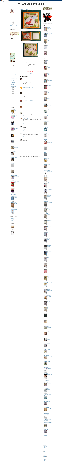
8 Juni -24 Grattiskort (46, 57)
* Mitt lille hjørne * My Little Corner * (48, 244)
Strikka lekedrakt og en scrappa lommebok (49, 339)
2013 (44, 444)
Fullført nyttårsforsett (15, 183)
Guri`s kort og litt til (46, 26)
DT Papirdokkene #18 (46, 380)
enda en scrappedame (47, 413)
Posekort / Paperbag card (49, 209)
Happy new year (49, 45)
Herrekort (48, 301)
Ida (23, 133)
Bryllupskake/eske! (49, 402)
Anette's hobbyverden (47, 312)
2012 (44, 459)
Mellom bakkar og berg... (14, 175)
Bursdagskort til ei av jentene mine (49, 374)
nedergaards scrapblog (47, 109)
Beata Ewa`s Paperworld (47, 361)
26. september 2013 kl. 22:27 (28, 92)
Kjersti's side (45, 133)
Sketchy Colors (13, 84)
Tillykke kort (48, 51)
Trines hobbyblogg (31, 4)
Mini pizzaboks (12, 101)
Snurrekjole (15, 121)
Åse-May (24, 87)
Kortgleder (11, 66)
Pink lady (45, 152)
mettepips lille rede (46, 194)
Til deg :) (48, 214)
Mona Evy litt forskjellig (47, 349)
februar (45, 456)
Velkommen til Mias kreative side (47, 395)
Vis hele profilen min (13, 25)
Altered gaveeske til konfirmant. (49, 202)
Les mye (12, 224)
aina (23, 106)
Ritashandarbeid (13, 120)
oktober (45, 445)
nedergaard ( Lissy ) (25, 118)
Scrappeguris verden (46, 78)
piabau (45, 50)
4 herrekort (48, 263)
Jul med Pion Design (48, 239)
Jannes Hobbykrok (46, 281)
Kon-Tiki (15, 209)
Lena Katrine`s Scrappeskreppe (46, 275)
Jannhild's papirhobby (47, 325)
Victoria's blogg (46, 429)
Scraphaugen (12, 90)
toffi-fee (48, 177)
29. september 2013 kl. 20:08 (29, 139)
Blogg (44, 90)
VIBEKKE (45, 435)
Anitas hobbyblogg (46, 355)
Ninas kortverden (46, 367)
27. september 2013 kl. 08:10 (28, 112)
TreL (27, 59)
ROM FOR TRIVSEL (14, 202)
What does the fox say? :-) (47, 447)
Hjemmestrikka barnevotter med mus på (16, 128)
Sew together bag (16, 188)
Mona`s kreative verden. (47, 164)
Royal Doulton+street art (13, 194)
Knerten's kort (46, 306)
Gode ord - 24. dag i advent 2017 (49, 128)
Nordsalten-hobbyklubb (14, 78)
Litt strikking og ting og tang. (16, 204)
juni (45, 451)
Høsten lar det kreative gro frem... (49, 396)
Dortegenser (48, 313)
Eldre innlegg (39, 157)
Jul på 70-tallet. (49, 165)
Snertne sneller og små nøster (15, 181)
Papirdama (45, 207)
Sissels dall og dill (46, 256)
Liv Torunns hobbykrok (47, 331)
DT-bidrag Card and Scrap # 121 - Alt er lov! (49, 196)
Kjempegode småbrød (15, 110)
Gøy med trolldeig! (49, 356)
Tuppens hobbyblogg (46, 300)
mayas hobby (45, 176)
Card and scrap (13, 82)
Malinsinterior (13, 193)
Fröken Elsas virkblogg (14, 133)
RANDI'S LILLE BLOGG (47, 38)
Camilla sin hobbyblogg (47, 401)
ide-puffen (12, 145)
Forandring (48, 60)
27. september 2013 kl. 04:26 (28, 106)
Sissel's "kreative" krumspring (46, 140)
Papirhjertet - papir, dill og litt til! (48, 423)
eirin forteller (12, 163)
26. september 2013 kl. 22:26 (29, 87)
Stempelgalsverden (46, 121)
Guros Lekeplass (46, 382)
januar (45, 457)
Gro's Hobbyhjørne (46, 158)
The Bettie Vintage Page (14, 208)
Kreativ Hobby (12, 67)
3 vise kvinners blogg (13, 236)
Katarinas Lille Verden (47, 343)
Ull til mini (15, 197)
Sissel (23, 92)
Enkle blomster (12, 102)
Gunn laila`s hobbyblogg (47, 170)
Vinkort (48, 183)
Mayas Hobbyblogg (46, 44)
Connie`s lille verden (46, 182)
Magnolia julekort (49, 220)
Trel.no (11, 68)
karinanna (12, 187)
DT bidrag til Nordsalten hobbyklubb (48, 74)
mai (45, 452)
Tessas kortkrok (46, 188)
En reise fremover (46, 127)
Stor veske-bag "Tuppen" (16, 152)
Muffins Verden (13, 139)
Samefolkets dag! (16, 164)
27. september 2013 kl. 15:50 (32, 118)
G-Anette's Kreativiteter (14, 196)
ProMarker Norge (13, 94)
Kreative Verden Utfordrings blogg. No (15, 96)
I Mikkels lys (12, 218)
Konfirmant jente (49, 257)
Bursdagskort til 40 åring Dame (49, 34)
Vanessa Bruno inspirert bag (49, 246)
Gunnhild (12, 217)
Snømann (48, 389)
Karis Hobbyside (46, 84)
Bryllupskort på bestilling (49, 408)
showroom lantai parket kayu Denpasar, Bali (49, 104)
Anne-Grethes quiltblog (14, 157)
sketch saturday (13, 76)
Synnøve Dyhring (25, 100)
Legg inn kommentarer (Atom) (28, 159)
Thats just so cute (13, 88)
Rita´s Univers (46, 146)
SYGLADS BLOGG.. (13, 151)
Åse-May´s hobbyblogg (47, 262)
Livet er (12, 220)
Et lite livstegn (49, 232)
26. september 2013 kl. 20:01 (30, 78)
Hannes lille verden (13, 108)
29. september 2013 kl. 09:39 (28, 133)
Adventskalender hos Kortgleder (49, 368)
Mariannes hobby (46, 337)
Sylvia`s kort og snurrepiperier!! (46, 201)
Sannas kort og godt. (46, 436)
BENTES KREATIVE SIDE (47, 419)
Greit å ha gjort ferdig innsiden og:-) (49, 154)
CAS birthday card (49, 189)
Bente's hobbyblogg (46, 213)
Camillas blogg (46, 65)
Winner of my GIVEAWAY (49, 67)
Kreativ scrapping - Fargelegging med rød (49, 148)
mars (45, 455)
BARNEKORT (49, 85)
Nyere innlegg (22, 157)
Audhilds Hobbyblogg (47, 219)
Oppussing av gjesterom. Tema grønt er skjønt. (16, 147)
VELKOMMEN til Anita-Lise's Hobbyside (47, 72)
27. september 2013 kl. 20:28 (28, 126)
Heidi (23, 126)
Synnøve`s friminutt (46, 59)
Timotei (12, 114)
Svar (23, 84)
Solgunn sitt (12, 230)
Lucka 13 (15, 133)
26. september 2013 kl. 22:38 (31, 100)
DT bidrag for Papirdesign (49, 98)
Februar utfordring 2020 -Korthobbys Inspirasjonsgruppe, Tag (49, 80)
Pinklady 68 (24, 78)
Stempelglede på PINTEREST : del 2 (49, 290)
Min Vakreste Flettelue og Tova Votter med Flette (49, 160)
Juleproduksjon (49, 226)
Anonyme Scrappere (13, 92)
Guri (23, 112)
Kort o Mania (12, 80)
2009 (44, 463)
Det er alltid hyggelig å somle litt (48, 288)
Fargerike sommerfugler (49, 28)
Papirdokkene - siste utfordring (49, 296)
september (45, 446)
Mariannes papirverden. (47, 115)
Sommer (48, 414)
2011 (44, 460)
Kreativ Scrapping (13, 74)
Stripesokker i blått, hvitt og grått (16, 176)
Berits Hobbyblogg (46, 231)
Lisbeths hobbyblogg (46, 407)
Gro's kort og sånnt (46, 237)
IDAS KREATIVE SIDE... (47, 250)
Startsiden (30, 157)
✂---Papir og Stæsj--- (46, 388)
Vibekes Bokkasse (13, 241)
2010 (44, 461)
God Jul (48, 362)
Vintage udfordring (13, 86)
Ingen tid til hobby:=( (46, 420)
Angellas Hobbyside (46, 294)
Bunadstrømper (16, 170)
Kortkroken (45, 379)
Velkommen (45, 32)
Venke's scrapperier (46, 373)
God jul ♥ (48, 134)
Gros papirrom (46, 225)
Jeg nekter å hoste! (49, 282)
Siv (11, 169)
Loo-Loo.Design (46, 437)
